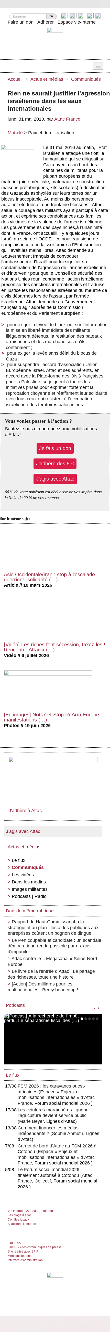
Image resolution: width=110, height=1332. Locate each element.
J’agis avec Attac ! (24, 831)
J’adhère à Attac (25, 810)
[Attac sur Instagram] (81, 15)
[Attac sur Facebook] (72, 15)
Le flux (18, 860)
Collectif (43, 1180)
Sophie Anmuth (67, 1133)
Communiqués (86, 79)
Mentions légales (19, 1256)
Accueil (15, 79)
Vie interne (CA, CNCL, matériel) (30, 1211)
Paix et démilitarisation (51, 132)
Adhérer (45, 22)
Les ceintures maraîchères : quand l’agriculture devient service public (53, 1115)
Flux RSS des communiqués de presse (35, 1247)
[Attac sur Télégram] (98, 15)
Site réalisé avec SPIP (23, 1251)
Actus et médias (46, 79)
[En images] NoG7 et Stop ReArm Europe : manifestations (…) (53, 717)
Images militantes (30, 889)
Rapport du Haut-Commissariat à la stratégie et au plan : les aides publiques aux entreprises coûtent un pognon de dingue (53, 927)
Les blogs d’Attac (19, 1215)
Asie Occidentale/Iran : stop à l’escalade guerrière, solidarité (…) (49, 577)
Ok (51, 16)
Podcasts (15, 1005)
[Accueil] (55, 41)
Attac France (67, 119)
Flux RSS (14, 1243)
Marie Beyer (31, 1121)
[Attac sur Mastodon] (90, 15)
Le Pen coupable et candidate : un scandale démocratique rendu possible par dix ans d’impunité (54, 946)
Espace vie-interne (77, 22)
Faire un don (21, 22)
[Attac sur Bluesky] (64, 15)
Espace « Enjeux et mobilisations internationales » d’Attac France (56, 1097)
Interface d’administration (25, 1260)
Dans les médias (29, 881)
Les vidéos (23, 874)
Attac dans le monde (22, 1224)
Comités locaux (18, 1219)
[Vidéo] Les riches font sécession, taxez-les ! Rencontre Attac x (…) (54, 647)
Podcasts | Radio (29, 896)
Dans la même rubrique (30, 910)
